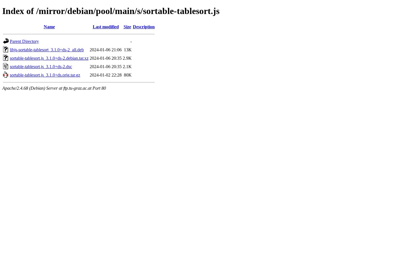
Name (49, 26)
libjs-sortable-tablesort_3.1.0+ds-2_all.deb (47, 49)
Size (127, 26)
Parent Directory (24, 41)
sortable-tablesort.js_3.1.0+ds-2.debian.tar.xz (49, 58)
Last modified (106, 26)
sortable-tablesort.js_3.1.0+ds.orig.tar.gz (45, 75)
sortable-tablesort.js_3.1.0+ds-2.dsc (41, 66)
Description (144, 26)
